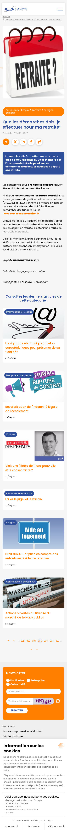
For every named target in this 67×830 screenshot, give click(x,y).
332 (22, 640)
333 (28, 640)
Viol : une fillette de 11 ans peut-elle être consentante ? (30, 468)
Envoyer (17, 710)
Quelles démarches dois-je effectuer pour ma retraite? (33, 19)
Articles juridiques (13, 736)
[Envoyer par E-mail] (39, 142)
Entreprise (38, 680)
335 (40, 640)
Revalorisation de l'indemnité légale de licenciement (31, 409)
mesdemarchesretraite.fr (21, 213)
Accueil (6, 16)
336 (46, 640)
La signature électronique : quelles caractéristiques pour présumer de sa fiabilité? (32, 347)
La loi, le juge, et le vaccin (23, 499)
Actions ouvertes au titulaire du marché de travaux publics (28, 615)
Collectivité (17, 684)
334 (34, 640)
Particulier (17, 680)
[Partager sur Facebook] (31, 142)
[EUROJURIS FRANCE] (15, 9)
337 (52, 640)
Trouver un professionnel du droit (22, 731)
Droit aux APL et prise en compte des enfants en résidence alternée (31, 556)
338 (57, 640)
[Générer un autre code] (57, 701)
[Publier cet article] (15, 142)
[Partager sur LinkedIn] (23, 142)
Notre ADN (9, 726)
